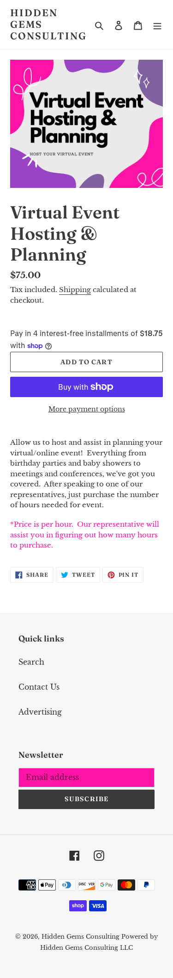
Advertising (40, 711)
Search (31, 662)
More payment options (86, 409)
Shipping (75, 289)
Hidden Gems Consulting (48, 24)
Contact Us (39, 686)
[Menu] (157, 24)
